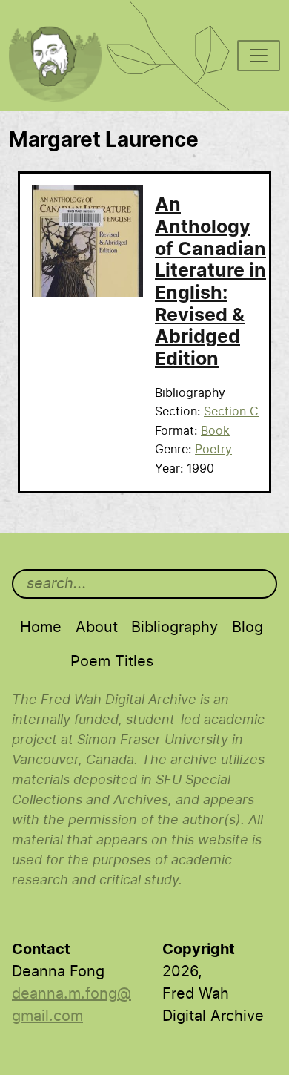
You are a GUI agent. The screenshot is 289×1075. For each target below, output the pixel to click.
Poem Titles (111, 661)
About (97, 627)
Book (215, 431)
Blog (247, 627)
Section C (231, 412)
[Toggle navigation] (258, 55)
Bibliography (174, 627)
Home (41, 627)
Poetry (213, 450)
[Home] (63, 19)
